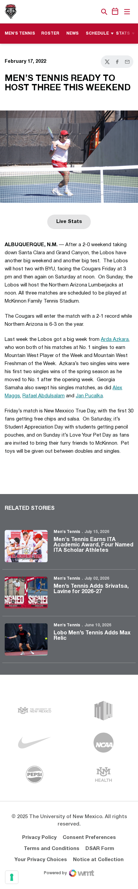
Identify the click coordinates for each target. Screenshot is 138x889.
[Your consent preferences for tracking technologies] (11, 877)
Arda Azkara (115, 339)
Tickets (81, 11)
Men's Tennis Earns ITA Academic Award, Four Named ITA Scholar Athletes (93, 545)
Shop (92, 11)
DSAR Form (99, 848)
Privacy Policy (39, 837)
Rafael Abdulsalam (43, 396)
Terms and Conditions (51, 848)
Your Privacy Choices (40, 859)
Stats (123, 33)
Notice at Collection (98, 859)
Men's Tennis (67, 532)
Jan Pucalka (89, 396)
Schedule (97, 33)
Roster (50, 33)
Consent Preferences (89, 837)
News (72, 33)
